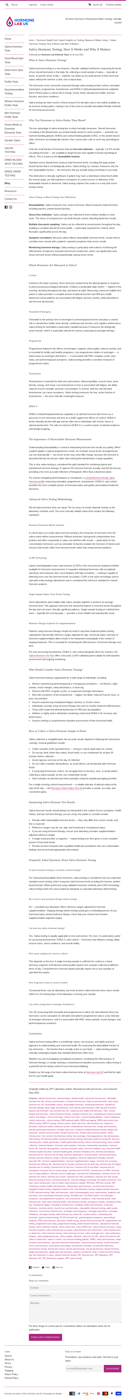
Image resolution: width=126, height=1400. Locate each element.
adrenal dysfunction (47, 1098)
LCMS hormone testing (39, 1192)
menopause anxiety (96, 1202)
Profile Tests (11, 81)
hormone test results (56, 1177)
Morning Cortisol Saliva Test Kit (66, 788)
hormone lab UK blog (53, 1155)
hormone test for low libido (86, 1167)
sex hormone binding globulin (76, 1239)
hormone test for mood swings (53, 1170)
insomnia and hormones (103, 1186)
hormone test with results (106, 1177)
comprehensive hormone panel (106, 1114)
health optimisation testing (72, 1142)
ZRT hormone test (85, 1255)
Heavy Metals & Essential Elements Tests (13, 128)
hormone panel (91, 1155)
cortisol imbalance (112, 1117)
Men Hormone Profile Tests (12, 115)
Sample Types (12, 140)
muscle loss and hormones (66, 1208)
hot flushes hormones (106, 1180)
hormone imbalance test (84, 1152)
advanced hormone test (95, 1098)
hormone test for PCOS (79, 1170)
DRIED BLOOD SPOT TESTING (14, 162)
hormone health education (40, 1152)
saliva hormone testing (52, 1233)
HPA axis (90, 1183)
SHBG (93, 1239)
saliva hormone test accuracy (59, 1230)
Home (8, 39)
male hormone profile (101, 1198)
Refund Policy (12, 1378)
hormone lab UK (36, 1155)
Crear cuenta (46, 5)
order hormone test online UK (69, 1214)
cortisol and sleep (55, 1117)
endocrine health (45, 1126)
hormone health (113, 1148)
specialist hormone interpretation (65, 1242)
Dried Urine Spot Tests (14, 72)
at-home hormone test (76, 1101)
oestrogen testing (47, 1214)
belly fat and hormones (97, 1101)
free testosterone (111, 1136)
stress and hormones (38, 1246)
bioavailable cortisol (54, 1104)
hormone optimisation (73, 1155)
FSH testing (34, 1139)
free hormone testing (62, 1136)
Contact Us (11, 199)
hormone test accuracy (107, 1161)
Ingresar (33, 5)
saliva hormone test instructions (87, 1230)
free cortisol (47, 1136)
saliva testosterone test (109, 1236)
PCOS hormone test (69, 1217)
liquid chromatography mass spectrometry (88, 1192)
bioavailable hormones (74, 1104)
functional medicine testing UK (97, 1139)
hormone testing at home (40, 1180)
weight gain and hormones (60, 1252)
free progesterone (94, 1136)
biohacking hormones (94, 1104)
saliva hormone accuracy (104, 1227)
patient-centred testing (49, 1217)
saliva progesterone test (48, 1236)
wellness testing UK (82, 1252)
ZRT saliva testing (73, 1258)
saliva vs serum (54, 1239)
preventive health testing (68, 1220)
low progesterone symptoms (52, 1198)
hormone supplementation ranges (81, 1161)
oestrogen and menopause (75, 1211)
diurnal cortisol (63, 1123)
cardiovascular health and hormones (86, 1111)
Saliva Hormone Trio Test (41, 655)
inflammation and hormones (79, 1186)
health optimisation (51, 1142)
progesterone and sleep (46, 1224)
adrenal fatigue (63, 1098)
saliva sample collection (70, 1236)
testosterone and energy (59, 1246)
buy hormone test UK (59, 1111)
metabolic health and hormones (89, 1205)
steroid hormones (111, 1242)
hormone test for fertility (39, 1167)
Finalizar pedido (113, 5)
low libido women (91, 1195)
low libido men (77, 1195)
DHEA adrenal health (70, 1120)
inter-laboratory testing (84, 1189)
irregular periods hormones (107, 1189)
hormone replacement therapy (92, 1158)
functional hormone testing (70, 1139)
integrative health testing (40, 1189)
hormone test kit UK (111, 1173)
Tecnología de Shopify (52, 1394)
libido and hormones (59, 1192)
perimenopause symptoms (91, 1217)
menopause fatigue (41, 1205)
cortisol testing (52, 1120)
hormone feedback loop (95, 1148)
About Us (9, 1359)
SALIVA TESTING (10, 150)
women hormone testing (65, 1255)
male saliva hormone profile (54, 1202)
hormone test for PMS (100, 1170)
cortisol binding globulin (92, 1117)
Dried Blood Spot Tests (14, 60)
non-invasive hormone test (50, 1211)
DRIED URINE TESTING (13, 173)
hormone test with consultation (80, 1177)
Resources (10, 191)
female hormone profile (49, 1133)
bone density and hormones (82, 1108)
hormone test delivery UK (40, 1164)
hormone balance (46, 1145)
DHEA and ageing (88, 1120)
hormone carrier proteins (66, 1145)
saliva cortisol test (67, 1227)
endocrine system (62, 1126)
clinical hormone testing (59, 1114)
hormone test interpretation (89, 1173)
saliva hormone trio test (73, 1233)
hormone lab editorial (105, 1152)
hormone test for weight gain (63, 1173)
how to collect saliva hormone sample (68, 1183)
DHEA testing (35, 1123)
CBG (105, 1111)
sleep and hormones (106, 1239)
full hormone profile (49, 1139)
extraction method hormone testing (90, 1130)
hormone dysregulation (49, 1148)
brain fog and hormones (105, 1108)
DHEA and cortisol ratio (107, 1120)
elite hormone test (95, 1123)
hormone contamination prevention (93, 1145)
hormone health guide (62, 1152)
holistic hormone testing (95, 1142)
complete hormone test (82, 1114)
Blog (7, 183)
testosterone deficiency (103, 1246)
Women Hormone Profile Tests (14, 103)
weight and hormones (38, 1252)
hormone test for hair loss (62, 1167)
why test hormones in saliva (41, 1255)
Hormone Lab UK (95, 1072)
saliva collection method (47, 1227)
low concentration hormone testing (54, 1195)
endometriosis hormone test (83, 1126)
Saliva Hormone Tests (13, 48)
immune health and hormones (52, 1186)
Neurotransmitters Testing (14, 91)
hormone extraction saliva (71, 1148)
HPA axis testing (103, 1183)
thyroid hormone (111, 1249)
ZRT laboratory (101, 1255)
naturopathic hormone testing (92, 1208)
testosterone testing (38, 1249)
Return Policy (11, 1374)
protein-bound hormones (88, 1224)
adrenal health (77, 1098)
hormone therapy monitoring (83, 1180)
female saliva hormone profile (93, 1133)
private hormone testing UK (92, 1220)
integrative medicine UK (62, 1189)
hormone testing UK (61, 1180)
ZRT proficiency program (53, 1258)
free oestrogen (79, 1136)
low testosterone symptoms (78, 1198)
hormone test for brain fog (86, 1164)
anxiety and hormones (55, 1101)
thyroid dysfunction (94, 1249)
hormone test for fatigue (110, 1164)
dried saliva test (79, 1123)
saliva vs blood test (37, 1239)
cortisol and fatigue (37, 1117)
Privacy (8, 1367)
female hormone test (69, 1133)
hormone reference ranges (47, 1158)
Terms (8, 1363)
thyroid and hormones (75, 1249)
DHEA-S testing (49, 1123)
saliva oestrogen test (94, 1233)
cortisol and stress (72, 1117)
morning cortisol (46, 1208)
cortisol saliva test (37, 1120)
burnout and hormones (39, 1111)
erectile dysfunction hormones (42, 1130)
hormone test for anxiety (63, 1164)
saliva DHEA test (84, 1227)
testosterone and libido (81, 1246)
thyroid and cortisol (56, 1249)
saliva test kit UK (90, 1236)
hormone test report (37, 1177)
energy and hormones (106, 1126)
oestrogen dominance (97, 1211)
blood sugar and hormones (56, 1108)
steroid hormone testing (92, 1242)
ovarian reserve (90, 1214)
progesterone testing (67, 1224)
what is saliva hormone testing (105, 1252)
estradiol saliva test (65, 1130)
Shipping (9, 1370)
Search (8, 1355)
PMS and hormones (47, 1220)
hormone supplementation (53, 1161)
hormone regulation (69, 1158)
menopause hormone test (62, 1205)
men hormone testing (76, 1202)
